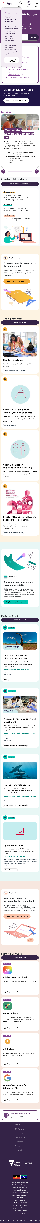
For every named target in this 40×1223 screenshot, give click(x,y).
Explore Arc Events (14, 602)
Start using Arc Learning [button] (11, 60)
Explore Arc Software (15, 916)
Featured (7, 963)
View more (18, 322)
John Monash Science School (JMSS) (15, 745)
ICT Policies (19, 1129)
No (22, 1117)
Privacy (18, 1146)
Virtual (11, 627)
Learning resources (16, 67)
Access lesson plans (15, 100)
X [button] (18, 10)
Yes (15, 1117)
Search (33, 37)
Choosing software (18, 77)
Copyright (19, 1150)
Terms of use (20, 1137)
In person (12, 691)
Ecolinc (6, 679)
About (17, 1125)
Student (14, 75)
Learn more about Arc (19, 184)
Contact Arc (20, 1133)
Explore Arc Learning (15, 281)
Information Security (10, 870)
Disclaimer (19, 1142)
